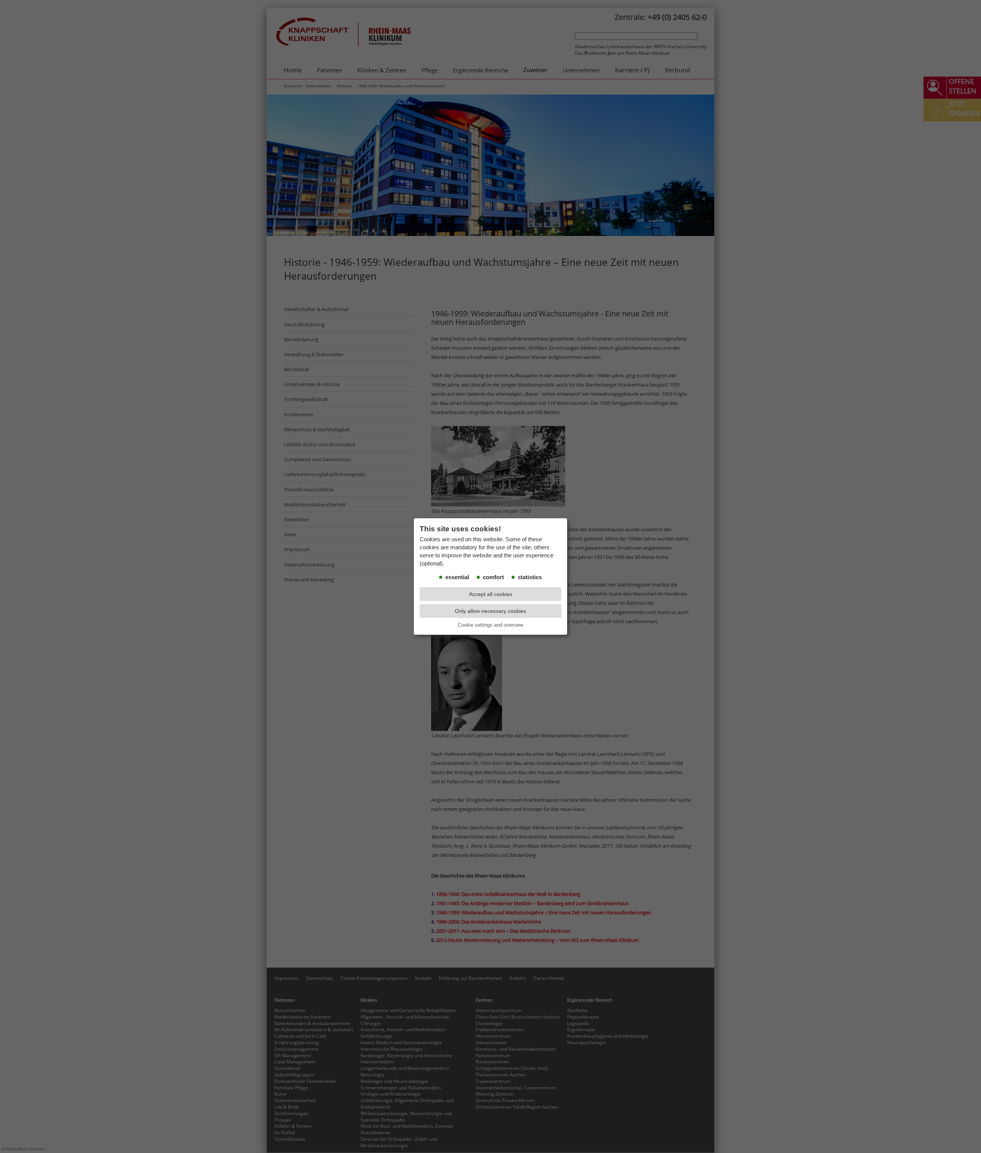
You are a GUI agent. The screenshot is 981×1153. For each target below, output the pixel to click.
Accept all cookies (490, 594)
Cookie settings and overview (490, 625)
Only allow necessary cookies (490, 611)
